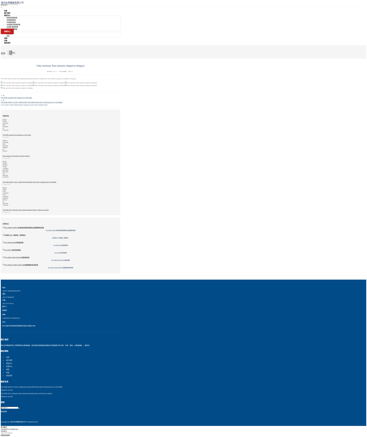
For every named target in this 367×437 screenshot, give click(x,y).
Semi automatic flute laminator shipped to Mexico (16, 156)
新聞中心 (7, 31)
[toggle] (1, 7)
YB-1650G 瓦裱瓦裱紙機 (60, 252)
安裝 (7, 372)
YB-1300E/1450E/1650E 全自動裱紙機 (60, 260)
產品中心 (7, 15)
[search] (19, 5)
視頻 (7, 369)
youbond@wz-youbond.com (11, 318)
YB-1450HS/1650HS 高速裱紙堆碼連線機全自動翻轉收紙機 (60, 230)
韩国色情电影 (5, 435)
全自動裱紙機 (11, 20)
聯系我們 (7, 43)
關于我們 (9, 360)
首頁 (7, 357)
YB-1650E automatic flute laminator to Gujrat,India (16, 98)
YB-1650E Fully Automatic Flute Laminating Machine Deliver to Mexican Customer (26, 210)
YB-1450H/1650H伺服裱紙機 (60, 245)
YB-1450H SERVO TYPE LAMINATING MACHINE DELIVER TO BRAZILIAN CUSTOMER (31, 102)
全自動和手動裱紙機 (13, 24)
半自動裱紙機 (11, 22)
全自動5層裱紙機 (12, 27)
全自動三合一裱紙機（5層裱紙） (60, 238)
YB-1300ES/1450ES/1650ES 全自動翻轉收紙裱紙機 (60, 267)
